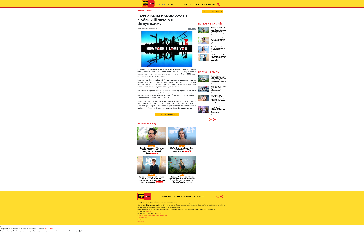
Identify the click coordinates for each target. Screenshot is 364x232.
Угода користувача (142, 217)
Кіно (170, 196)
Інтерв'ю (152, 146)
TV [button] (177, 4)
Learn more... (63, 231)
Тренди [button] (184, 4)
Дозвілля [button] (194, 4)
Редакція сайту (141, 221)
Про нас (139, 219)
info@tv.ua (148, 211)
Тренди (179, 196)
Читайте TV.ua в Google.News (167, 114)
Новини (149, 11)
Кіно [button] (170, 4)
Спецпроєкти (198, 196)
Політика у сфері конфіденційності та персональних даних (152, 215)
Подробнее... (49, 229)
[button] (219, 4)
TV (174, 196)
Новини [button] (161, 4)
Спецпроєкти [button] (208, 4)
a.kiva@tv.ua (159, 213)
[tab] (210, 119)
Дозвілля (187, 196)
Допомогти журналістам (212, 11)
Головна (140, 11)
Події (182, 175)
